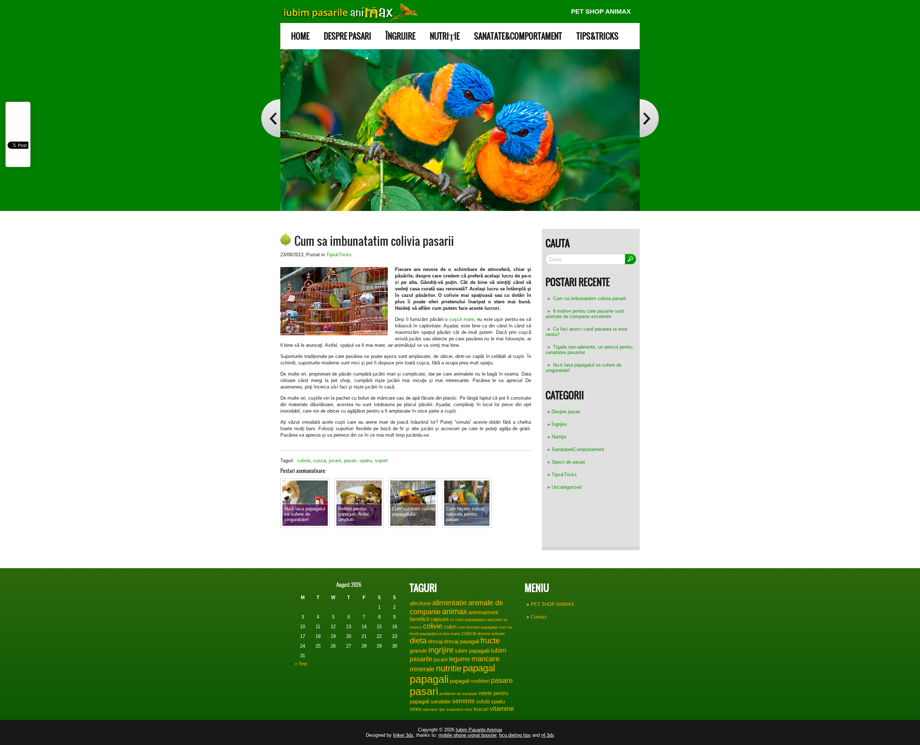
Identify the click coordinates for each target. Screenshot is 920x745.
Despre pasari (347, 36)
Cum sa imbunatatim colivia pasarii (589, 298)
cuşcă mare (461, 319)
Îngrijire (400, 36)
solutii (482, 701)
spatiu (365, 460)
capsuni (439, 619)
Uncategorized (566, 487)
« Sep (301, 663)
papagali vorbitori (469, 681)
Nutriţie (445, 36)
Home (300, 36)
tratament (455, 709)
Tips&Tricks (597, 36)
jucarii (335, 460)
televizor (430, 709)
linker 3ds (403, 735)
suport (381, 460)
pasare (502, 680)
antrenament (483, 612)
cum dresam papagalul (477, 627)
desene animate (491, 633)
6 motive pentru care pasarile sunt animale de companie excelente (585, 313)
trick (468, 709)
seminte (463, 701)
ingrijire (441, 649)
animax (454, 611)
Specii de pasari (568, 462)
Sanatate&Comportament (518, 36)
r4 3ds (547, 735)
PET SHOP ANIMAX (601, 11)
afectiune (420, 603)
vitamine (502, 708)
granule (418, 651)
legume (459, 659)
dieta (418, 640)
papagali (429, 679)
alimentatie (449, 603)
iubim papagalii (472, 651)
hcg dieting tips (515, 735)
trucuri (481, 709)
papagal (479, 668)
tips (442, 709)
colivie (303, 460)
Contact (539, 617)
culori (450, 627)
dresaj (435, 641)
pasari (350, 460)
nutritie (448, 668)
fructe (490, 640)
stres (416, 709)
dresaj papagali (461, 641)
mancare (486, 659)
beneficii (419, 619)
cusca (319, 460)
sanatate (441, 701)
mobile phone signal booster (467, 735)
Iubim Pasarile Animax (479, 729)
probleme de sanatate (458, 693)
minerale (422, 669)
